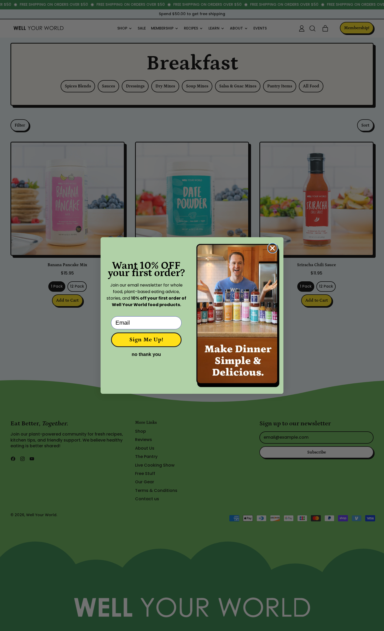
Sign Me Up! (146, 339)
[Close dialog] (272, 248)
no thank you (146, 354)
